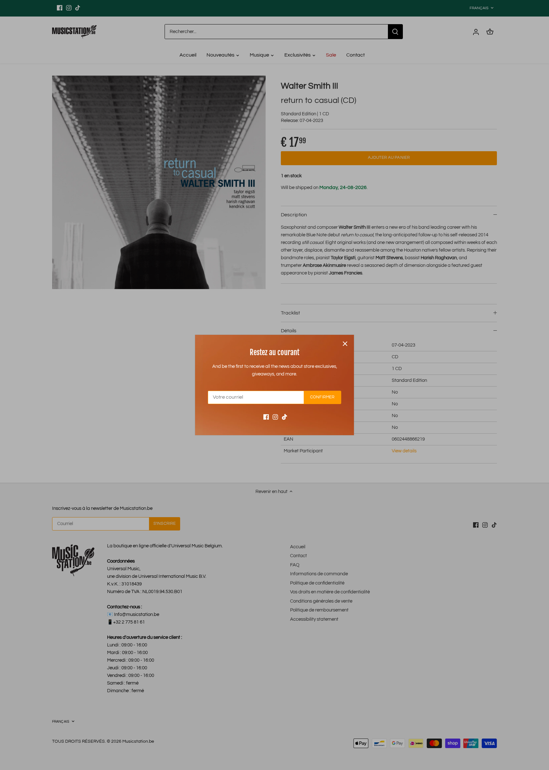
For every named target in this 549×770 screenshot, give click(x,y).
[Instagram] (275, 417)
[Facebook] (266, 417)
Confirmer (322, 397)
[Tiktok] (284, 417)
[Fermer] (345, 344)
